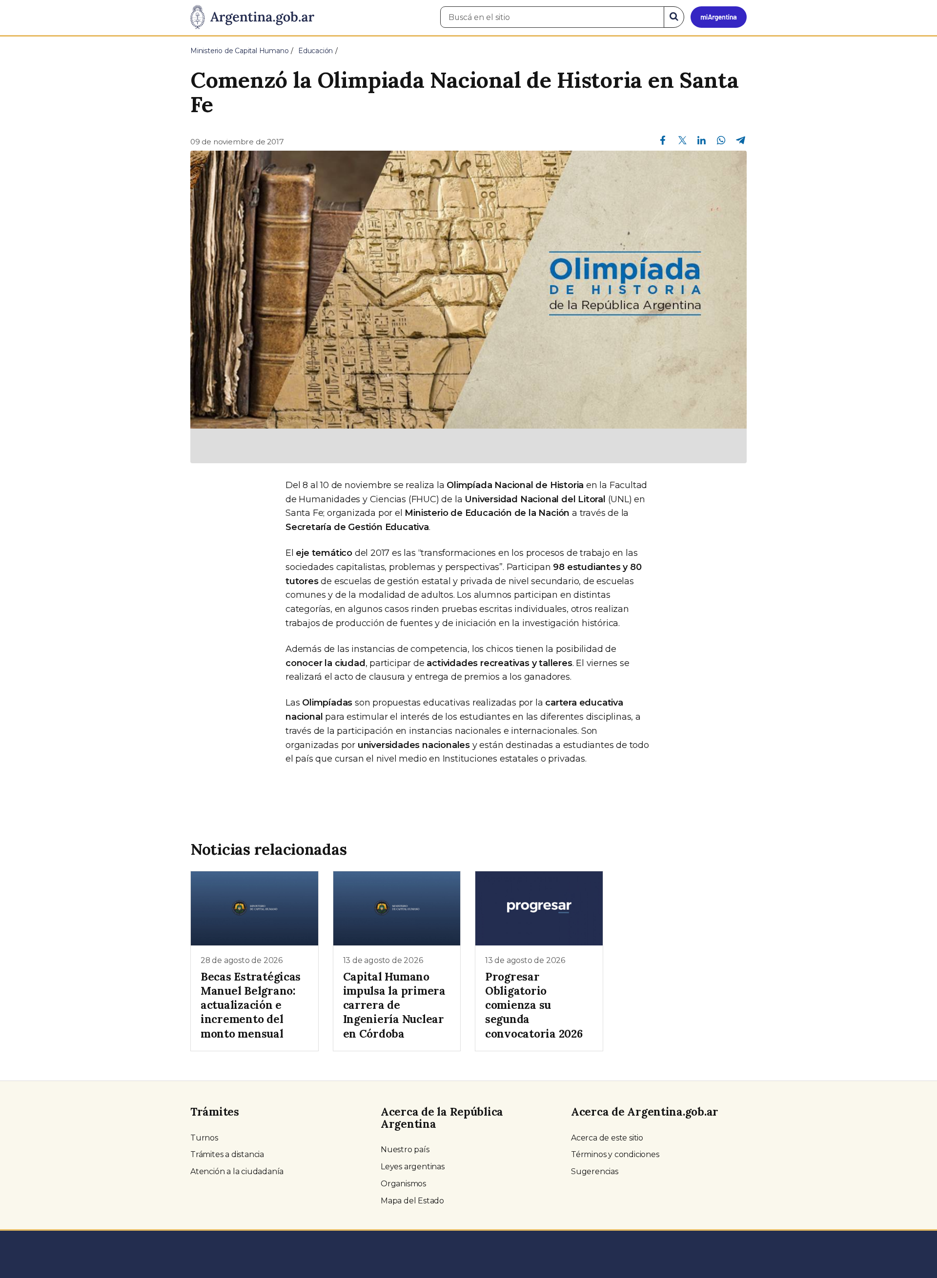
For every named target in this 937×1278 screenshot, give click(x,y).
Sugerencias (594, 1171)
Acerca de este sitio (607, 1137)
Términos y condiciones (615, 1154)
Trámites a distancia (227, 1154)
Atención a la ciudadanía (237, 1171)
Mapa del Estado (412, 1200)
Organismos (403, 1183)
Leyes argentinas (413, 1166)
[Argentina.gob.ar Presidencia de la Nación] (252, 17)
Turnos (204, 1137)
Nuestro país (405, 1149)
